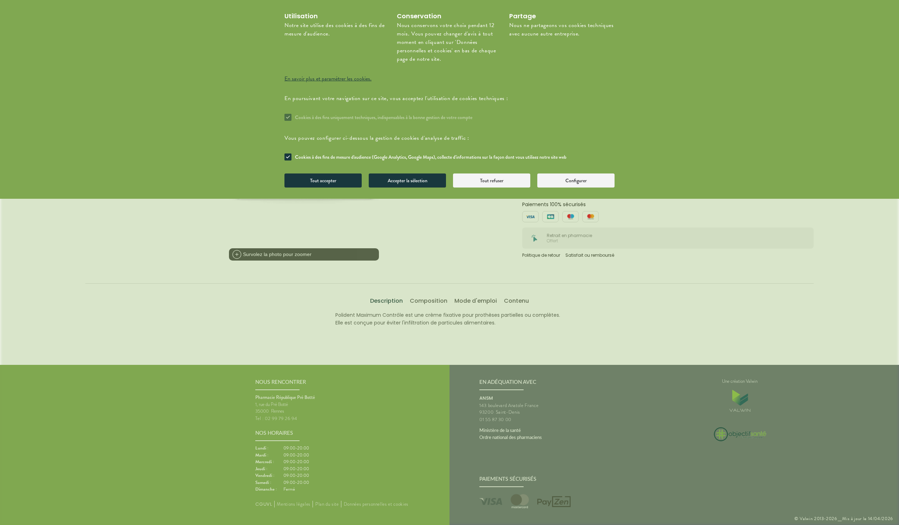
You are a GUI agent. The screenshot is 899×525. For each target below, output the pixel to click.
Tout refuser (492, 180)
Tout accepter (323, 180)
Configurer (576, 180)
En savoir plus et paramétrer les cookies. (328, 78)
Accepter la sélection (407, 180)
